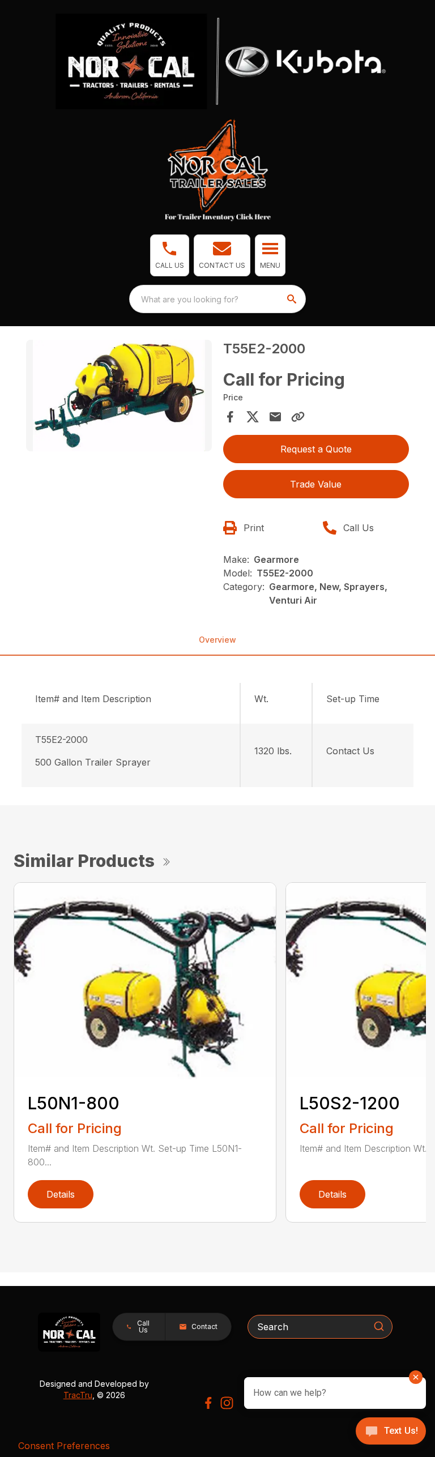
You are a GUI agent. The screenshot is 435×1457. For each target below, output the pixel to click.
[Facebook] (208, 1402)
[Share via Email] (275, 417)
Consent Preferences (64, 1445)
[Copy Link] (298, 417)
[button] (169, 255)
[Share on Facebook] (230, 417)
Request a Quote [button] (316, 449)
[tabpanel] (119, 397)
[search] (292, 299)
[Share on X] (252, 417)
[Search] (379, 1326)
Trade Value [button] (316, 484)
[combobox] (217, 299)
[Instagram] (227, 1402)
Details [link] (60, 1194)
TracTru (77, 1395)
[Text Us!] (391, 1432)
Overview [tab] (217, 639)
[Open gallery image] (119, 395)
